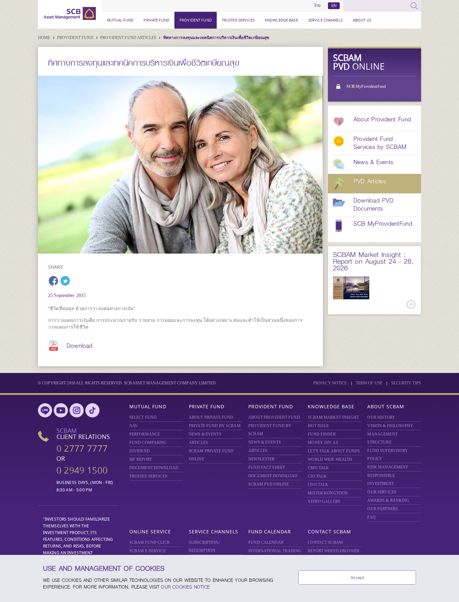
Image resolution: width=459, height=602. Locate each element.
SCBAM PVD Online (268, 484)
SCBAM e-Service (147, 551)
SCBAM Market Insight (333, 417)
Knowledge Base (281, 20)
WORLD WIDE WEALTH (330, 459)
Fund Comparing (148, 442)
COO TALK (318, 484)
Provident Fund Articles (128, 37)
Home (44, 37)
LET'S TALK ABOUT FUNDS (334, 451)
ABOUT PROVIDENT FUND (274, 417)
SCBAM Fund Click (149, 542)
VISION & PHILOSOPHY (390, 425)
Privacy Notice (330, 383)
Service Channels (325, 20)
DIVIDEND (139, 451)
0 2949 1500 (82, 470)
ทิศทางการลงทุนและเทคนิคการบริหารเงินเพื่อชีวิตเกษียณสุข (216, 37)
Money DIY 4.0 (323, 442)
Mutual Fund (120, 20)
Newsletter (261, 459)
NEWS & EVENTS (205, 434)
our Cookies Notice (185, 587)
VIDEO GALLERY (324, 501)
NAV (133, 425)
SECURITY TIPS (406, 383)
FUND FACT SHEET (266, 467)
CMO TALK (318, 467)
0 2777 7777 (82, 448)
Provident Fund (195, 20)
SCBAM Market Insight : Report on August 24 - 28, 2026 (373, 261)
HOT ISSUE (318, 425)
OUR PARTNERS (382, 508)
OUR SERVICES (382, 492)
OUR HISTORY (381, 417)
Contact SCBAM (329, 531)
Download (79, 345)
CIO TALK (317, 476)
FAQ (371, 517)
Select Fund (143, 417)
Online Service (150, 531)
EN (333, 5)
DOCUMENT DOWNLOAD (153, 467)
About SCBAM (385, 406)
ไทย (318, 5)
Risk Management (387, 467)
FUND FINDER (321, 434)
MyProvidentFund (366, 86)
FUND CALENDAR (266, 542)
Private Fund (156, 20)
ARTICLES (198, 442)
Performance (144, 434)
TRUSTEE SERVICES (238, 20)
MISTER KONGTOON (328, 493)
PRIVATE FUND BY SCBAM (215, 425)
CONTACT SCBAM (325, 542)
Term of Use (369, 383)
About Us (362, 20)
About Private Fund (211, 417)
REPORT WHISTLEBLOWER (333, 551)
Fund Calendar (269, 531)
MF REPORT (140, 459)
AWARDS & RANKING (388, 500)
